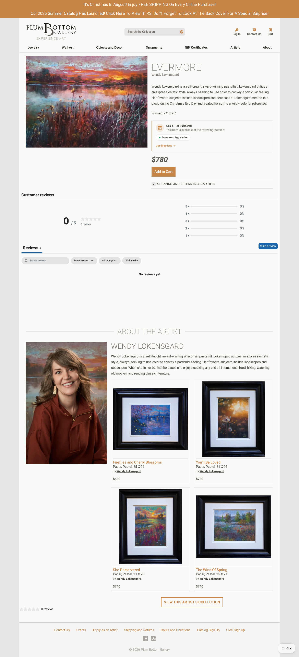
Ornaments (154, 47)
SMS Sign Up (235, 630)
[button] (214, 206)
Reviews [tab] (32, 247)
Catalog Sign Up (208, 630)
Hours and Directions (176, 630)
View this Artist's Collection (192, 602)
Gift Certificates (196, 47)
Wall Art (67, 47)
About (267, 47)
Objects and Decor (109, 47)
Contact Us (62, 630)
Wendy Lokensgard (165, 75)
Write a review (268, 246)
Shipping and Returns (139, 630)
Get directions (164, 145)
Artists (235, 47)
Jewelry (33, 47)
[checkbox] (131, 260)
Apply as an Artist (105, 630)
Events (81, 630)
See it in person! (179, 125)
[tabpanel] (149, 288)
